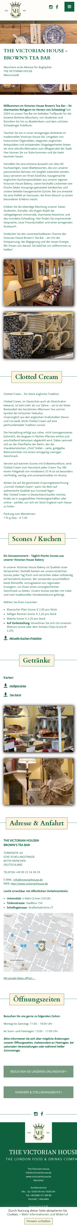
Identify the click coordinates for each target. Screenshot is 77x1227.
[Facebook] (57, 7)
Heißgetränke (17, 686)
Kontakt (32, 1199)
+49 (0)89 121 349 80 (40, 1195)
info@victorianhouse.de (28, 879)
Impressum (35, 1206)
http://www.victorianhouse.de (29, 883)
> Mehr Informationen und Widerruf (43, 1214)
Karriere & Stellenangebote (38, 1092)
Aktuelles (44, 1199)
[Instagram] (51, 7)
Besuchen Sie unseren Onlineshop (38, 1071)
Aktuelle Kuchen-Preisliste (25, 638)
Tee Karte (15, 695)
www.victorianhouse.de (38, 1176)
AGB (46, 1206)
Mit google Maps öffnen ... (19, 978)
